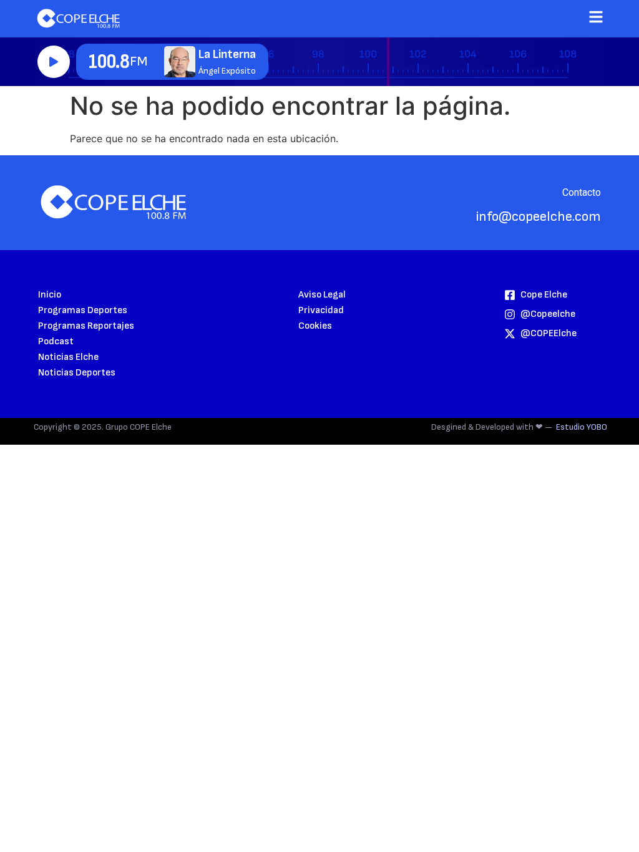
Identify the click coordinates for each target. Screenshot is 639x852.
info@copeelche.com (538, 216)
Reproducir (53, 62)
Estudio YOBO (581, 427)
